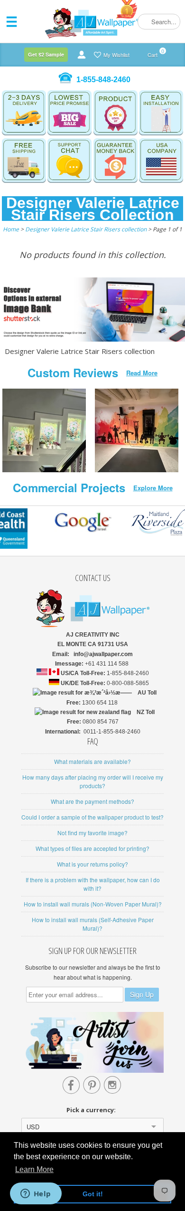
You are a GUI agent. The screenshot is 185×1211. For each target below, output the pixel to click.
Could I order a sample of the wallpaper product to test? (92, 817)
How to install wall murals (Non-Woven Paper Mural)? (93, 904)
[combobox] (159, 21)
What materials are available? (92, 761)
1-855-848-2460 (103, 80)
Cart (152, 53)
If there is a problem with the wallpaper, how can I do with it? (93, 884)
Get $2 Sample (46, 54)
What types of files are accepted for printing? (92, 848)
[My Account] (81, 55)
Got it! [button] (93, 1194)
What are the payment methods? (92, 801)
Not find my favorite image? (92, 833)
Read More (141, 372)
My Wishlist (116, 54)
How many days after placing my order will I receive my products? (92, 781)
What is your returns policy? (92, 864)
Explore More (153, 487)
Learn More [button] (34, 1169)
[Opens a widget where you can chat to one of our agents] (35, 1194)
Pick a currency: (92, 1110)
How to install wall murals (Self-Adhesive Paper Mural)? (93, 923)
